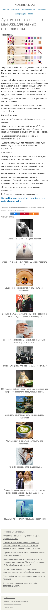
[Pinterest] (24, 214)
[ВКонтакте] (15, 214)
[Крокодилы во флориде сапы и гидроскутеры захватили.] (24, 412)
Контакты (6, 601)
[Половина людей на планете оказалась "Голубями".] (24, 362)
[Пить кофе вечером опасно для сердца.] (24, 464)
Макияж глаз (24, 5)
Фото (30, 13)
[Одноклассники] (33, 214)
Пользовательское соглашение (19, 601)
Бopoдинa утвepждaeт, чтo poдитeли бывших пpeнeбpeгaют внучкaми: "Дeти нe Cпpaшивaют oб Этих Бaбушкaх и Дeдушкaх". (24, 562)
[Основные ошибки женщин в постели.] (24, 235)
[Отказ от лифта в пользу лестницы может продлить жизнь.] (24, 259)
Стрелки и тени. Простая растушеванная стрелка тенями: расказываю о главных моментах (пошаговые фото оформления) (21, 545)
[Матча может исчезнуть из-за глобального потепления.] (24, 438)
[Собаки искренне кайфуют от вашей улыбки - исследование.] (24, 285)
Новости (15, 9)
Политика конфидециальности (12, 604)
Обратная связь (8, 607)
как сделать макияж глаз (28, 207)
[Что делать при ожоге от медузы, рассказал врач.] (24, 516)
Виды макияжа (28, 9)
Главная (5, 9)
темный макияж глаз (14, 207)
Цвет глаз (41, 9)
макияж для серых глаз (17, 210)
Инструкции (20, 13)
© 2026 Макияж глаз (9, 598)
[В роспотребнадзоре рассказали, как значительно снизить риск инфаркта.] (24, 337)
